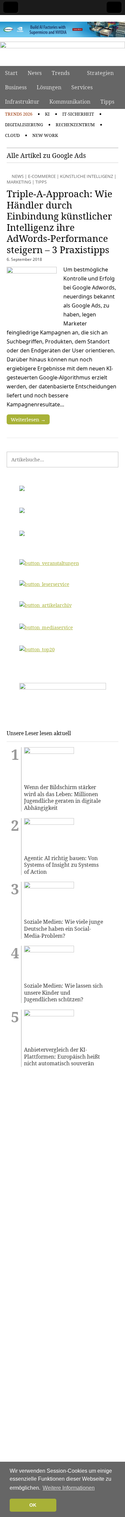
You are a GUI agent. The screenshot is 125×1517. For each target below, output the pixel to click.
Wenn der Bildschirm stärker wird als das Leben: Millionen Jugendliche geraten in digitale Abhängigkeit (62, 797)
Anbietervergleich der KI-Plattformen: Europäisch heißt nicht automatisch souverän (62, 1056)
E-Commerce (42, 176)
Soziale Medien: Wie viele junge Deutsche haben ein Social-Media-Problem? (63, 928)
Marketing (19, 182)
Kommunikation (69, 101)
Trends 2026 (18, 114)
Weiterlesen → (28, 419)
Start (11, 73)
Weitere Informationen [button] (69, 1488)
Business (16, 87)
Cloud (12, 135)
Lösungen (49, 87)
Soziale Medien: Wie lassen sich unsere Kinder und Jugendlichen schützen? (63, 992)
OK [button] (32, 1505)
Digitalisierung (24, 125)
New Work (45, 135)
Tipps (107, 101)
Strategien (100, 73)
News (35, 73)
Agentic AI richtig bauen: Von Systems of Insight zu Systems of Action (61, 865)
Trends (61, 73)
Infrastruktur (22, 101)
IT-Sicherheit (78, 114)
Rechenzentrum (75, 125)
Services (82, 87)
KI (47, 114)
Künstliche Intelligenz (86, 176)
